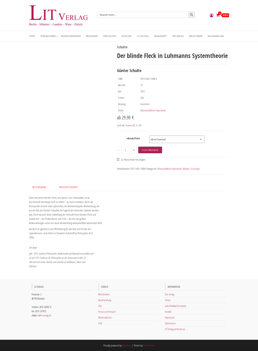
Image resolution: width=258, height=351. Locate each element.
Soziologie (195, 168)
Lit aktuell (143, 36)
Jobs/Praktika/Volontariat (175, 306)
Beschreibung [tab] (39, 187)
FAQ (100, 306)
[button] (131, 159)
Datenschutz (170, 323)
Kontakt (168, 311)
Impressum (169, 317)
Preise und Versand (106, 311)
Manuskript (160, 36)
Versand (129, 125)
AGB (100, 323)
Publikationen (48, 36)
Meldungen (92, 36)
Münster (186, 168)
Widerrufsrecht (104, 317)
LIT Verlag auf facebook (175, 329)
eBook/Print (133, 138)
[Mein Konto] (211, 15)
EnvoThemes (149, 345)
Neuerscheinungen (71, 36)
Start (32, 36)
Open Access (109, 36)
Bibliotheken (196, 36)
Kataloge (127, 36)
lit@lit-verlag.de (44, 315)
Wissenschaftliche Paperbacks (153, 110)
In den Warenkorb (150, 150)
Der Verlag (178, 36)
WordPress (126, 345)
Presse (168, 300)
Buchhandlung (216, 36)
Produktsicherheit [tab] (68, 187)
